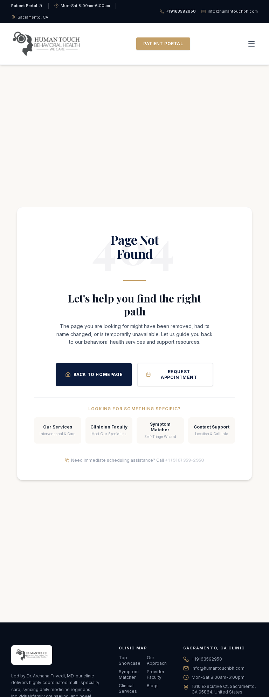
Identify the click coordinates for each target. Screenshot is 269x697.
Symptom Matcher (129, 674)
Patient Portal (24, 5)
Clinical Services (128, 688)
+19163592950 (207, 659)
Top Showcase (129, 660)
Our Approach (157, 660)
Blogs (153, 685)
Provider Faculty (155, 674)
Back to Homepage (98, 374)
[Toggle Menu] (251, 43)
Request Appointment (179, 374)
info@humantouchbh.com (218, 668)
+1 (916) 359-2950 (184, 460)
